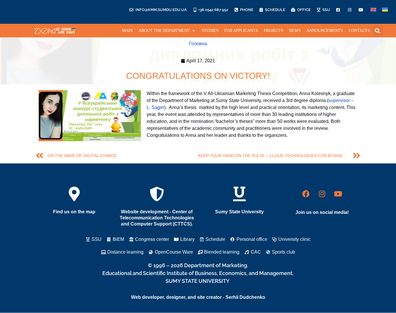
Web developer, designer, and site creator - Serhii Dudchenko (198, 297)
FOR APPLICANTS (241, 30)
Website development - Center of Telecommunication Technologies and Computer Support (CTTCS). (157, 217)
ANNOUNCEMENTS (324, 30)
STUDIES (210, 30)
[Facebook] (306, 194)
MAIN (127, 30)
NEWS (295, 30)
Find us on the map (74, 211)
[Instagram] (322, 194)
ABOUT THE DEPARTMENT (164, 30)
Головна (198, 43)
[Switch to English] (373, 9)
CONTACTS (359, 30)
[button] (377, 30)
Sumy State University (239, 211)
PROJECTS (273, 30)
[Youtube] (338, 194)
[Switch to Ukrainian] (385, 9)
